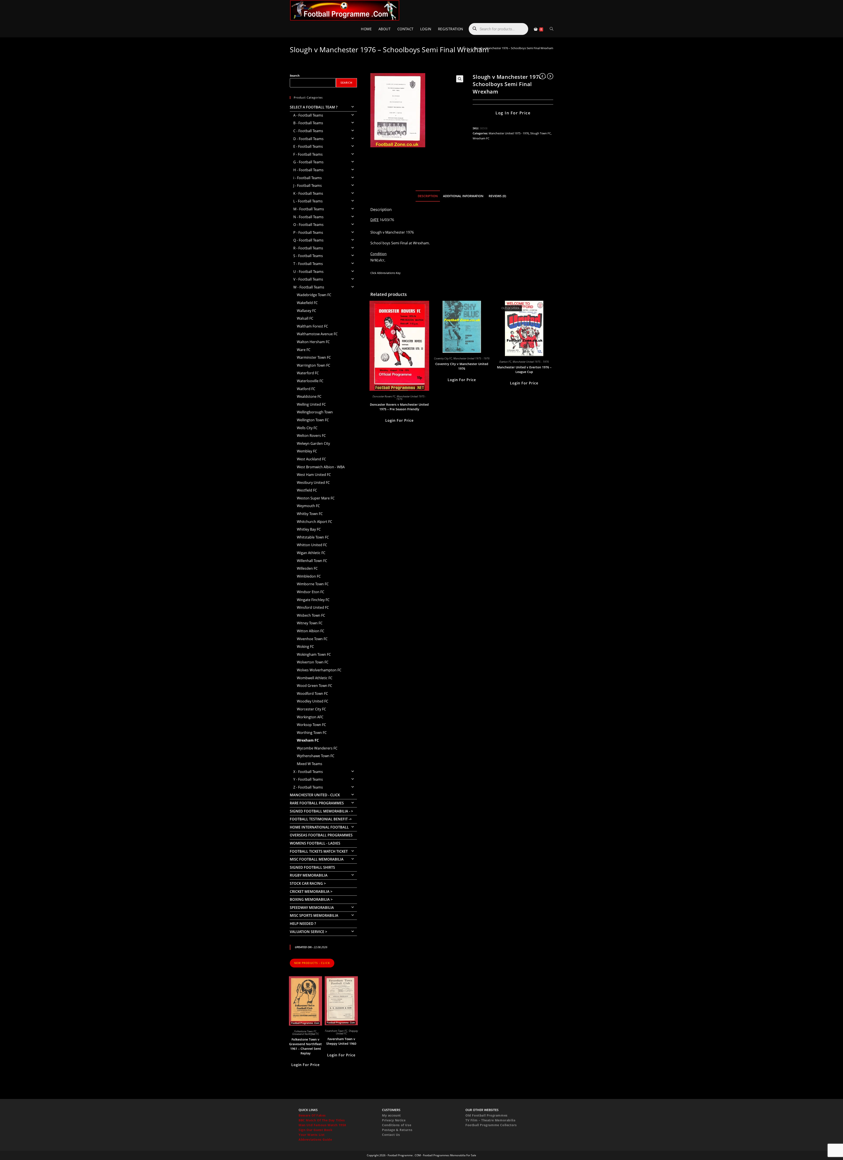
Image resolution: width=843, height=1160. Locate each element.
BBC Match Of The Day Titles (322, 1120)
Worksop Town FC (311, 724)
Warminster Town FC (314, 357)
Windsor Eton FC (310, 591)
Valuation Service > (308, 931)
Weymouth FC (308, 505)
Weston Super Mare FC (316, 498)
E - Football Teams (308, 146)
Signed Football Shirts (312, 867)
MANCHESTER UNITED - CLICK (315, 795)
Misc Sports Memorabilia (314, 915)
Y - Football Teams (308, 779)
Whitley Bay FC (309, 529)
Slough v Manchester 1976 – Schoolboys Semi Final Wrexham (513, 48)
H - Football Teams (308, 170)
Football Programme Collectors (491, 1125)
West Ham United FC (314, 474)
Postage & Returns (397, 1130)
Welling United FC (311, 404)
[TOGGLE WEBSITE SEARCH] (551, 29)
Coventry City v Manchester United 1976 (461, 366)
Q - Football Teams (308, 240)
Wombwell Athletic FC (314, 677)
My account (391, 1115)
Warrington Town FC (313, 365)
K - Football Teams (308, 193)
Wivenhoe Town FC (312, 638)
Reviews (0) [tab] (497, 196)
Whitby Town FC (310, 513)
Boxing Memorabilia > (311, 899)
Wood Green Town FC (314, 685)
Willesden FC (307, 568)
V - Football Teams (308, 279)
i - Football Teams (307, 177)
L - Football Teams (308, 201)
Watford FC (306, 388)
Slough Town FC (540, 133)
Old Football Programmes (486, 1115)
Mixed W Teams (309, 763)
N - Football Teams (308, 216)
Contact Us (391, 1135)
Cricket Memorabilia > (311, 891)
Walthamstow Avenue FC (317, 333)
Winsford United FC (313, 607)
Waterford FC (308, 373)
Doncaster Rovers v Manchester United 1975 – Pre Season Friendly (399, 406)
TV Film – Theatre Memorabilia (490, 1120)
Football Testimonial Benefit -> (321, 819)
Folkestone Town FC (305, 1031)
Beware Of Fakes (312, 1115)
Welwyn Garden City (313, 443)
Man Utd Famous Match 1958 (322, 1125)
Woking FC (305, 646)
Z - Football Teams (308, 787)
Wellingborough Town (315, 412)
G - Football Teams (308, 162)
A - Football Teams (308, 115)
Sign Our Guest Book (315, 1130)
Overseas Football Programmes (321, 835)
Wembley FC (307, 451)
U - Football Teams (308, 271)
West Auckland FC (311, 459)
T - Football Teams (308, 263)
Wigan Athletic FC (311, 552)
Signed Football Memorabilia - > (321, 811)
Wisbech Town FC (311, 615)
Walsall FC (305, 318)
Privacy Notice (393, 1120)
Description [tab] (428, 196)
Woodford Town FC (312, 693)
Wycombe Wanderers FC (317, 748)
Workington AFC (310, 717)
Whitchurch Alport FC (314, 521)
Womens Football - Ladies (315, 843)
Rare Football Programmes (317, 803)
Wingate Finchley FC (313, 599)
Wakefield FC (307, 302)
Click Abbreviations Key (385, 273)
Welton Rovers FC (311, 435)
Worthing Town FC (312, 732)
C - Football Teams (308, 130)
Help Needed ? (303, 923)
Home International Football (319, 827)
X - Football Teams (308, 771)
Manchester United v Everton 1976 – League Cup (524, 369)
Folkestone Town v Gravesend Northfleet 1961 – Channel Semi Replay (305, 1046)
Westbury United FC (313, 482)
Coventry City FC (443, 358)
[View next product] (550, 76)
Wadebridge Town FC (314, 294)
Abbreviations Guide (315, 1139)
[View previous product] (542, 76)
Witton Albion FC (310, 631)
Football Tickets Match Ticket (319, 851)
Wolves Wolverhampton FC (319, 670)
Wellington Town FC (313, 420)
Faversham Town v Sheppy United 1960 (341, 1041)
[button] (459, 78)
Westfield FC (307, 490)
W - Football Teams (308, 287)
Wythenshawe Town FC (315, 755)
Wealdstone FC (309, 396)
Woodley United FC (312, 701)
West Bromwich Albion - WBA (321, 467)
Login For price (399, 420)
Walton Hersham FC (313, 341)
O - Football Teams (308, 224)
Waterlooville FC (310, 380)
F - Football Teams (308, 154)
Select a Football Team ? (313, 107)
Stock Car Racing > (308, 883)
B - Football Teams (308, 123)
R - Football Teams (308, 248)
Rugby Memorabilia (309, 875)
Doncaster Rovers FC (384, 396)
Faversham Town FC (336, 1031)
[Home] (464, 48)
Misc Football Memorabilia (317, 859)
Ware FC (303, 349)
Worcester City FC (311, 709)
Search (295, 75)
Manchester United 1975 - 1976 (509, 133)
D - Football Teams (308, 138)
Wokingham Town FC (314, 654)
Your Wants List (312, 1135)
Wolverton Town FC (312, 662)
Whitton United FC (312, 544)
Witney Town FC (309, 623)
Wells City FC (307, 427)
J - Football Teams (307, 185)
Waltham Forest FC (312, 326)
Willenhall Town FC (312, 560)
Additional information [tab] (463, 196)
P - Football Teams (308, 232)
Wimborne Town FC (313, 584)
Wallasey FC (306, 310)
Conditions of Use (396, 1125)
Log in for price (512, 112)
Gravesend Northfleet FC (305, 1034)
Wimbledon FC (309, 576)
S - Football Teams (308, 255)
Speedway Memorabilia (312, 907)
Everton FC (505, 362)
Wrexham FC (481, 138)
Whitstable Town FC (313, 537)
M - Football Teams (308, 209)
